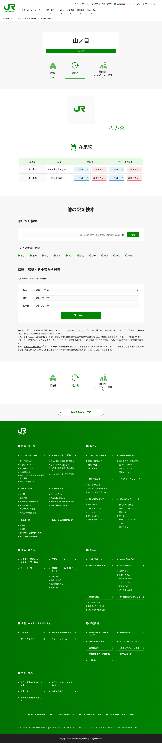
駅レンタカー (124, 512)
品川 (58, 255)
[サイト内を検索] (154, 4)
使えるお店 (123, 586)
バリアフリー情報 (38, 714)
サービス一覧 (26, 568)
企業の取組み (57, 691)
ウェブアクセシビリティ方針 (127, 728)
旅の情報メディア (96, 499)
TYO (121, 523)
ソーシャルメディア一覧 (91, 714)
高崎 (94, 255)
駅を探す (23, 525)
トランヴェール (94, 512)
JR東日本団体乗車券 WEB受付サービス (32, 476)
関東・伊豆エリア (95, 465)
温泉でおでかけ (125, 472)
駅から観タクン (125, 527)
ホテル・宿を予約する (97, 492)
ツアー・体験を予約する (97, 488)
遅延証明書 (24, 505)
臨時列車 (23, 498)
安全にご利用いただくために (62, 683)
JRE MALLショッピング (76, 330)
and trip (91, 505)
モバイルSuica (56, 494)
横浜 (70, 255)
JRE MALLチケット (32, 346)
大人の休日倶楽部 (126, 505)
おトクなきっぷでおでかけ (129, 461)
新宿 (46, 255)
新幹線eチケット (26, 468)
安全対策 (24, 691)
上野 (34, 255)
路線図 (22, 529)
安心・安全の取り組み (28, 536)
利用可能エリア (94, 602)
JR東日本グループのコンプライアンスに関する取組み (95, 728)
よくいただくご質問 (59, 465)
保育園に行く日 (57, 584)
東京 (23, 255)
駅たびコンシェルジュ (128, 508)
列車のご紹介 (26, 488)
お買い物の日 (56, 580)
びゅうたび (92, 516)
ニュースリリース (81, 4)
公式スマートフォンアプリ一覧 (121, 714)
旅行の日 (54, 587)
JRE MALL (22, 330)
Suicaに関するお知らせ (130, 596)
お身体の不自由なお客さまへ (31, 533)
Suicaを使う (125, 565)
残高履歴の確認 (125, 578)
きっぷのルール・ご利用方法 (62, 474)
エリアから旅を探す (97, 455)
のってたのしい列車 (28, 509)
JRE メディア (93, 508)
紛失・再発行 (124, 575)
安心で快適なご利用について (31, 683)
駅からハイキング (126, 519)
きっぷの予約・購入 (29, 455)
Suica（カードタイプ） (99, 565)
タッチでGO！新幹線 (96, 610)
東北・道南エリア (95, 461)
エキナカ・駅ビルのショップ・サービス (29, 560)
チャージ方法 (124, 582)
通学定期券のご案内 (59, 505)
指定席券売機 (25, 472)
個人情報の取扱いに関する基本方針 (62, 728)
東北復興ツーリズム (96, 519)
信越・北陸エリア (95, 468)
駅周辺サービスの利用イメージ (62, 569)
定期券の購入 (57, 488)
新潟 (130, 255)
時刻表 (22, 494)
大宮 (82, 255)
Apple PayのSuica (58, 498)
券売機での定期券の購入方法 (62, 501)
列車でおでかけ (125, 465)
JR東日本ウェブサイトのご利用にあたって (32, 728)
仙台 (118, 255)
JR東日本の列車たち (28, 513)
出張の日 (54, 576)
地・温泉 (122, 516)
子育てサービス (58, 559)
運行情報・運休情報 (28, 501)
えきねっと (24, 465)
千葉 (106, 255)
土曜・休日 (98, 169)
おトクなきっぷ (26, 461)
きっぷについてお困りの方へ (62, 461)
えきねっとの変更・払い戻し (62, 468)
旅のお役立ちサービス (129, 499)
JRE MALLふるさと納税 (34, 336)
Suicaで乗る (94, 596)
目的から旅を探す (127, 455)
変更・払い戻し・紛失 (61, 455)
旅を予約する (94, 479)
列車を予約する (94, 484)
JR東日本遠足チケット (29, 481)
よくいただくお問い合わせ (102, 4)
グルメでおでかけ (126, 468)
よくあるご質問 (125, 590)
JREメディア (84, 349)
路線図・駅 (25, 519)
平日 (81, 169)
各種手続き (123, 571)
